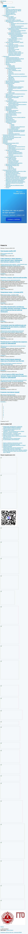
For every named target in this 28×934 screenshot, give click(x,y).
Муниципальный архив (11, 106)
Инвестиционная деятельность (12, 82)
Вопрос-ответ (9, 144)
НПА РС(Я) (11, 167)
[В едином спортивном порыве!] (8, 394)
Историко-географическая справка (13, 9)
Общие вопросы (12, 147)
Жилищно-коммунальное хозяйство (14, 68)
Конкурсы (5, 140)
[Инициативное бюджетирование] (10, 679)
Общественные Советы (11, 113)
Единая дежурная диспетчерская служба (12, 137)
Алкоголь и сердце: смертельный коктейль (14, 277)
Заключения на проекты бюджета (18, 30)
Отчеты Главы (11, 18)
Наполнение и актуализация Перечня (16, 146)
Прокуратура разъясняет (8, 138)
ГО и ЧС (8, 63)
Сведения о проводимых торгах (15, 156)
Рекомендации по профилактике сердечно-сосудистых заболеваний (14, 342)
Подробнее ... (3, 254)
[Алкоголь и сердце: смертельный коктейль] (11, 280)
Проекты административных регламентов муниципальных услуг (17, 103)
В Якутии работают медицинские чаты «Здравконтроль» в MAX (12, 429)
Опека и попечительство (11, 115)
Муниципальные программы (12, 97)
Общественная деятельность (12, 110)
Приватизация (11, 79)
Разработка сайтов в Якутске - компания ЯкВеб (11, 932)
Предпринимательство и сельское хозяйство (15, 117)
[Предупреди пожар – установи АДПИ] (10, 294)
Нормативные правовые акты (12, 165)
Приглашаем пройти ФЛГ (8, 251)
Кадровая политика (10, 83)
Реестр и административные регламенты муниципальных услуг (17, 105)
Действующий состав (13, 47)
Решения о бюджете (15, 127)
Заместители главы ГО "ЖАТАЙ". (13, 20)
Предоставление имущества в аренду (16, 148)
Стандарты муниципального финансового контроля (17, 26)
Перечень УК (11, 78)
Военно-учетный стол (10, 62)
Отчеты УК (10, 72)
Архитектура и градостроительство (13, 61)
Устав (7, 8)
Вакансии (10, 84)
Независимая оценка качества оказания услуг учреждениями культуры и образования (13, 448)
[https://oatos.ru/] (12, 822)
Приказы (13, 24)
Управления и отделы (13, 44)
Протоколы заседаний (13, 161)
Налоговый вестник (7, 139)
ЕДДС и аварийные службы (14, 70)
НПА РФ (10, 166)
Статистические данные (11, 120)
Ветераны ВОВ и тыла (11, 14)
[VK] (9, 490)
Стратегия (10, 132)
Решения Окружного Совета (14, 51)
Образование (9, 109)
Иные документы (12, 159)
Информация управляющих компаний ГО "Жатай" (14, 445)
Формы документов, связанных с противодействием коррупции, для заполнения (16, 176)
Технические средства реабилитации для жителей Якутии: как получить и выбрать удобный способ (13, 326)
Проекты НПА (11, 65)
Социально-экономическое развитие (16, 131)
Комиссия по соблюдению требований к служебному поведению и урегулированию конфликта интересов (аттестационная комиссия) (15, 182)
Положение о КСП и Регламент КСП (19, 23)
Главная (5, 6)
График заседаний (12, 158)
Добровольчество (12, 111)
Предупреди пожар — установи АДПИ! (12, 433)
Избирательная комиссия (11, 11)
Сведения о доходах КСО (14, 41)
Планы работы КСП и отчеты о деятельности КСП (15, 39)
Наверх (2, 926)
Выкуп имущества (12, 145)
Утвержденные (11, 66)
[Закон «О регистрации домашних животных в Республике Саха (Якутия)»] (14, 364)
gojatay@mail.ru (9, 930)
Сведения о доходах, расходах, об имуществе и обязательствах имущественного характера (15, 54)
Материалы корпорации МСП (12, 164)
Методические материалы (11, 174)
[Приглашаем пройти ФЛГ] (7, 253)
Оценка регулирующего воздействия (16, 130)
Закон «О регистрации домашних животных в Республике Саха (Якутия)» (12, 360)
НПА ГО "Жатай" (12, 168)
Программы (11, 99)
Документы (10, 22)
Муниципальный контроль (12, 107)
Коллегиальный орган (11, 157)
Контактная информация (13, 151)
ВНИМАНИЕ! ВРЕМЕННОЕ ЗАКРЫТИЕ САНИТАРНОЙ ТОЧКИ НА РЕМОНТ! (12, 427)
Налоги (12, 124)
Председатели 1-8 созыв (13, 49)
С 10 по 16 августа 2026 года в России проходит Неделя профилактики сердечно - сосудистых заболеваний (14, 375)
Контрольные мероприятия (17, 35)
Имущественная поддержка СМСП (11, 143)
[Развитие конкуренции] (10, 740)
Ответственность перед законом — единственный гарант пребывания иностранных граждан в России (11, 260)
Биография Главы (12, 17)
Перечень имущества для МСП (15, 152)
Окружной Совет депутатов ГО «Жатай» (15, 45)
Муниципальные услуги (11, 100)
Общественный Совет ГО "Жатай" (13, 10)
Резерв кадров (11, 92)
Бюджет (10, 123)
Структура (10, 43)
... (3, 409)
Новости (10, 71)
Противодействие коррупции (9, 170)
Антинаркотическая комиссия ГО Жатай (15, 58)
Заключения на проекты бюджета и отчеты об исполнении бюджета (17, 29)
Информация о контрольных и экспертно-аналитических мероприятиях (17, 33)
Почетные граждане (10, 13)
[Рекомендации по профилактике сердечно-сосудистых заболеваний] (14, 347)
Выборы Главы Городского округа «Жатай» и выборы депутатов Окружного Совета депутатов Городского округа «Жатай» (15, 451)
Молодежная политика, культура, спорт (14, 96)
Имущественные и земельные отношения (15, 81)
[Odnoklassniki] (9, 508)
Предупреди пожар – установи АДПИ (12, 292)
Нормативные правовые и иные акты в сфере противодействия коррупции (16, 172)
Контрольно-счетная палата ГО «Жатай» (15, 21)
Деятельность (11, 48)
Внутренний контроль (13, 129)
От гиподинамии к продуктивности (11, 439)
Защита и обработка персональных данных (12, 442)
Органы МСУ (6, 15)
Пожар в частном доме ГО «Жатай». (11, 434)
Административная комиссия (12, 57)
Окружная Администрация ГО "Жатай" (14, 42)
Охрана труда (9, 116)
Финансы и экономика (11, 122)
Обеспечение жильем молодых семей (11, 444)
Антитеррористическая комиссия (13, 59)
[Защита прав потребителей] (10, 658)
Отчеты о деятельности (13, 160)
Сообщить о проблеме (14, 219)
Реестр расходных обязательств (18, 126)
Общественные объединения (14, 112)
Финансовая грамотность (14, 133)
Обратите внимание (7, 446)
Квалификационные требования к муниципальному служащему (16, 87)
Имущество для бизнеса (11, 150)
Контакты (10, 89)
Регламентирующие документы (15, 163)
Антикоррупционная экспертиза (13, 173)
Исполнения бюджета (16, 31)
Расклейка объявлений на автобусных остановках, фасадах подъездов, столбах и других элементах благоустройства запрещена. (14, 309)
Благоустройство (12, 69)
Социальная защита (10, 119)
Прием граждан (11, 50)
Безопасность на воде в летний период (11, 438)
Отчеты (10, 98)
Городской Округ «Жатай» (9, 7)
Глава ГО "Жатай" (10, 16)
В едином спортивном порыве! (10, 392)
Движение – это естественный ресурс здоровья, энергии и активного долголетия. (13, 432)
